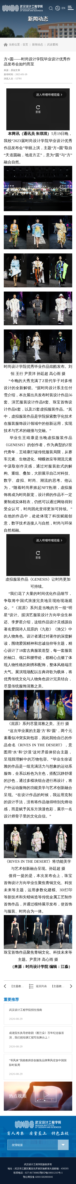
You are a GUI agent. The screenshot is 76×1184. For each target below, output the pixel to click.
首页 (25, 44)
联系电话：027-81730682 (27, 1172)
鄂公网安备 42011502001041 (38, 1177)
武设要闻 (52, 44)
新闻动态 (37, 44)
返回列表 (41, 986)
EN (63, 8)
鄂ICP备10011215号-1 (51, 1172)
